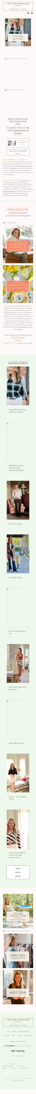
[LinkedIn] (22, 1056)
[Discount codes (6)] (18, 138)
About (13, 1035)
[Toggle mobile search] (28, 13)
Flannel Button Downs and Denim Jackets (17, 410)
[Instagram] (16, 1056)
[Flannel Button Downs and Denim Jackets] (18, 386)
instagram (13, 1041)
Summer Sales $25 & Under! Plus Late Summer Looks (17, 855)
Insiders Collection (23, 1031)
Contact (20, 1035)
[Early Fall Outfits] (18, 553)
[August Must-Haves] (18, 719)
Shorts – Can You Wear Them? (18, 797)
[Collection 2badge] (18, 894)
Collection (12, 306)
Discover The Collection (18, 210)
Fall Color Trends (15, 523)
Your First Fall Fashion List (17, 632)
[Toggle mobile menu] (32, 13)
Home (9, 1031)
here (12, 174)
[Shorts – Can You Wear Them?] (18, 773)
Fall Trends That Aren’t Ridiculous (17, 688)
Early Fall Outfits (15, 577)
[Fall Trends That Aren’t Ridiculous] (18, 663)
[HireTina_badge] (14, 90)
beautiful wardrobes (25, 166)
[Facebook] (13, 1056)
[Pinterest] (19, 1056)
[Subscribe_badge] (16, 931)
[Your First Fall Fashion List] (18, 607)
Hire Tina (6, 1035)
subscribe (23, 1041)
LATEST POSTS (18, 362)
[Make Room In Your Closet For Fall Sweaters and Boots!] (18, 441)
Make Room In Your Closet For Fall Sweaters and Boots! (17, 468)
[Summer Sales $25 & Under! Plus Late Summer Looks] (18, 829)
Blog (14, 1031)
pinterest (18, 1041)
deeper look (23, 327)
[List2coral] (10, 222)
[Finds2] (18, 226)
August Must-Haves (16, 743)
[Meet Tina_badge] (18, 971)
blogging (14, 168)
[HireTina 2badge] (18, 934)
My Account (28, 1035)
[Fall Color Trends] (18, 500)
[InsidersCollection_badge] (16, 58)
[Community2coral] (18, 266)
